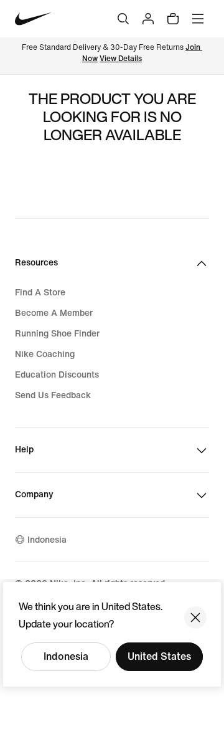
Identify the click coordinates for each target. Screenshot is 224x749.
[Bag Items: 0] (173, 18)
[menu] (198, 18)
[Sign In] (148, 18)
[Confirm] (195, 617)
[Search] (123, 18)
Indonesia (66, 656)
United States (159, 656)
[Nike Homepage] (33, 19)
